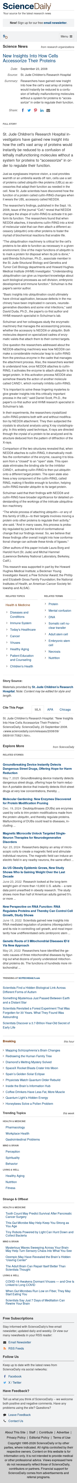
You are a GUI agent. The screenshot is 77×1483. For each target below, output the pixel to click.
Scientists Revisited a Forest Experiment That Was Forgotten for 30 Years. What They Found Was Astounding (36, 1012)
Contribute (46, 1432)
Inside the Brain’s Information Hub (28, 1086)
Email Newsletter (19, 1342)
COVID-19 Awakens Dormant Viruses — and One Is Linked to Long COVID (40, 1283)
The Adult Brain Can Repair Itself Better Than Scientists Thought (36, 1268)
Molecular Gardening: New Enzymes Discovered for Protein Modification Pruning (37, 801)
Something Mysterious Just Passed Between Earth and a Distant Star (36, 1000)
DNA (52, 617)
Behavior (12, 1163)
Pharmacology (15, 1127)
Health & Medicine (18, 605)
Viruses (15, 642)
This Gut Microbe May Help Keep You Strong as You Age (37, 1224)
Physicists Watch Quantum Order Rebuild (33, 1080)
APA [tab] (50, 709)
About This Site (15, 1432)
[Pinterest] (35, 110)
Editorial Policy (39, 1437)
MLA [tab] (38, 709)
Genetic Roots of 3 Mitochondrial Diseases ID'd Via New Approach (36, 943)
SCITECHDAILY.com (29, 978)
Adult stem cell (58, 634)
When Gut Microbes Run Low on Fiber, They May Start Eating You (38, 1292)
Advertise (63, 1432)
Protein (53, 604)
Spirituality (13, 1157)
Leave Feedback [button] (19, 1415)
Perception (13, 1151)
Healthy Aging (19, 649)
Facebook (14, 1376)
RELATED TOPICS (15, 596)
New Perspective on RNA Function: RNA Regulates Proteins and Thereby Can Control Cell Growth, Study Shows (38, 910)
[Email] (48, 110)
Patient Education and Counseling (22, 657)
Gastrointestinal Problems (23, 1139)
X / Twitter (14, 1382)
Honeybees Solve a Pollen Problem (29, 1103)
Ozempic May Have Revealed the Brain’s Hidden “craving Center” (38, 1258)
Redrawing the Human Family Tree (29, 1056)
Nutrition (54, 658)
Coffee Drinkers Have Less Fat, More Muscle (35, 1092)
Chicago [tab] (65, 709)
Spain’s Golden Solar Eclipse (25, 1074)
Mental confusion (60, 610)
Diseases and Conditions (19, 614)
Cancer (15, 636)
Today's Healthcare (23, 629)
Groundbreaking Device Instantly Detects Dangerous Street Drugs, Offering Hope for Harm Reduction (37, 768)
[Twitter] (29, 110)
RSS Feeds (16, 1348)
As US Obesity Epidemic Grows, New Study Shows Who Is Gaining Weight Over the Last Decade (34, 872)
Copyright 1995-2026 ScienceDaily (31, 1443)
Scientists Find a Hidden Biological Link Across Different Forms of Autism (34, 989)
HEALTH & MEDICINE (14, 1121)
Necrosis (54, 651)
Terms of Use (61, 1437)
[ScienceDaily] (27, 6)
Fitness (10, 1188)
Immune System (20, 623)
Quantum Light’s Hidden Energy (27, 1097)
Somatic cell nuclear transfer (59, 625)
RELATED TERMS (53, 596)
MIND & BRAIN (11, 1145)
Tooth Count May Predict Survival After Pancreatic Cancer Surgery (39, 1215)
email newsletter (55, 23)
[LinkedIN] (42, 110)
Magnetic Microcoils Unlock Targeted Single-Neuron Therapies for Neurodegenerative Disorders (34, 837)
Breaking (9, 1041)
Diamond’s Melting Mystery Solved (29, 1062)
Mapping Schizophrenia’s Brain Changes (33, 1050)
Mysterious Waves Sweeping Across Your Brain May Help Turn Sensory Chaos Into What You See (39, 1249)
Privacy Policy (16, 1437)
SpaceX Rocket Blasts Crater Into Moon (32, 1068)
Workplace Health (17, 1133)
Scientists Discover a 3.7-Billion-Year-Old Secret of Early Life (36, 1025)
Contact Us (15, 1421)
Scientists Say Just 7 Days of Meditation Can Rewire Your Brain (35, 1302)
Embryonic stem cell (59, 643)
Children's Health (21, 666)
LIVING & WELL (11, 1169)
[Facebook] (23, 110)
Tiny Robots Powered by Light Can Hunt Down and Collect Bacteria (39, 1233)
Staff (32, 1432)
